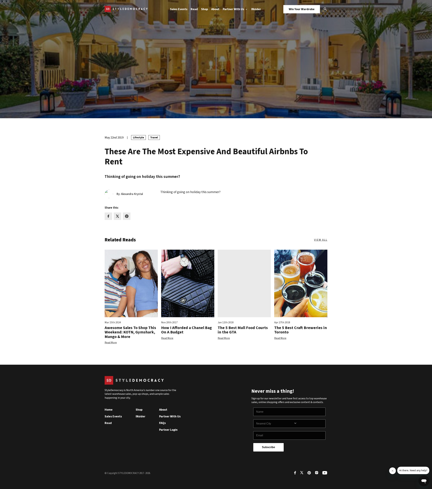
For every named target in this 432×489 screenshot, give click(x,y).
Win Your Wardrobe (302, 9)
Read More (111, 342)
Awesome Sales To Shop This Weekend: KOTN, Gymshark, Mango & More (130, 332)
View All (320, 240)
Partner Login (168, 430)
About (215, 9)
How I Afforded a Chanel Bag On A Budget (186, 330)
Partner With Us (234, 9)
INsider (256, 9)
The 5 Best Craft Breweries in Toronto (300, 330)
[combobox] (275, 424)
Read (194, 9)
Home (109, 410)
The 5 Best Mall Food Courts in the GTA (243, 330)
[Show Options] (309, 424)
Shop (204, 9)
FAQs (162, 423)
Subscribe (268, 447)
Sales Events (178, 9)
